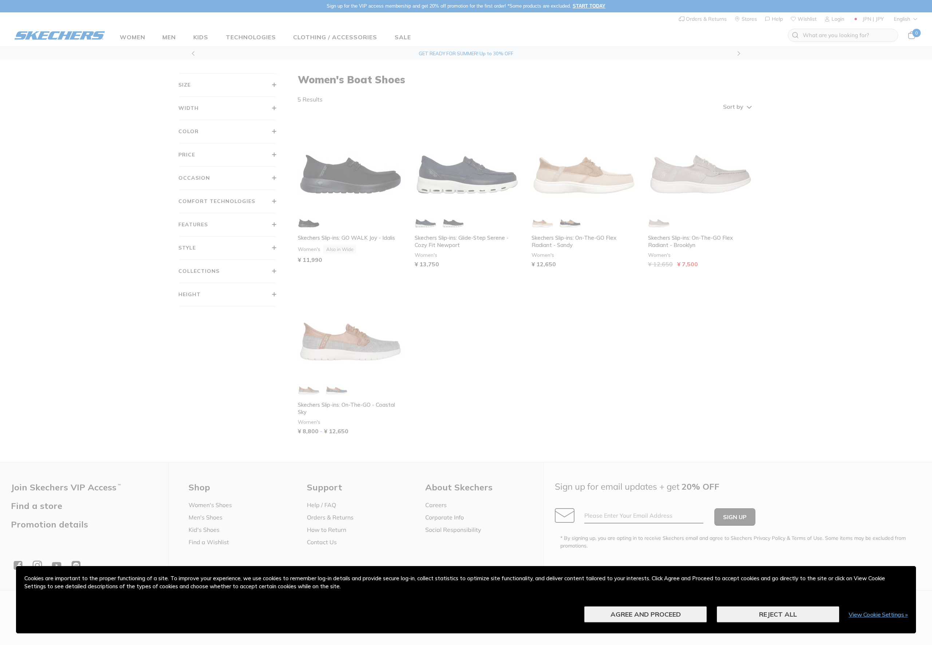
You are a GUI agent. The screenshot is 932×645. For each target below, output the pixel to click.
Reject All (778, 614)
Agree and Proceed (646, 614)
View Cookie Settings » (878, 614)
